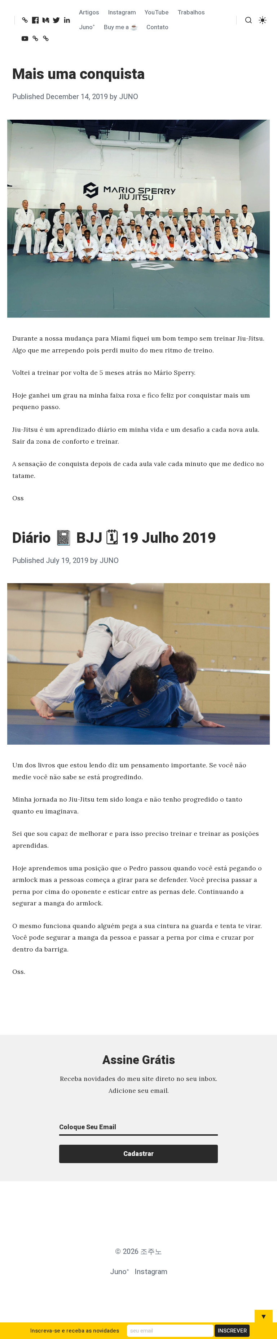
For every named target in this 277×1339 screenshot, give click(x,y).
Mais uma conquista (78, 74)
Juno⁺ (87, 27)
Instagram (122, 12)
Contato (157, 27)
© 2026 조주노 (138, 1251)
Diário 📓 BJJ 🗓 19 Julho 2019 (114, 538)
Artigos (89, 12)
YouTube (156, 12)
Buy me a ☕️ (121, 27)
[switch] (262, 20)
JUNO (128, 97)
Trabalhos (191, 12)
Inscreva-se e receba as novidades (74, 1331)
